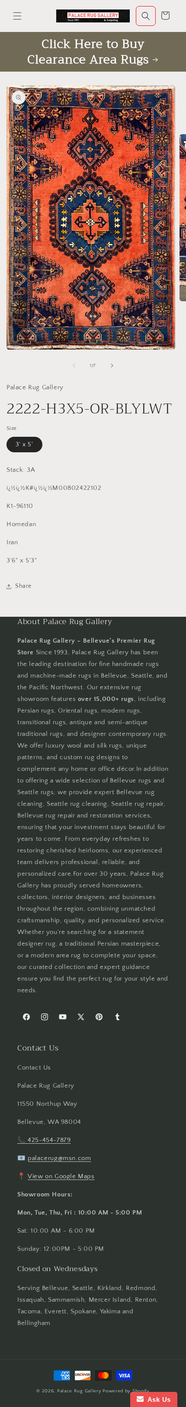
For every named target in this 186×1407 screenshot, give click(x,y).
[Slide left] (73, 365)
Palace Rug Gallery (79, 1391)
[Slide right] (112, 365)
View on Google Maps (61, 1176)
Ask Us (157, 1399)
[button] (17, 15)
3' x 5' (24, 444)
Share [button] (23, 586)
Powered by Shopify (126, 1391)
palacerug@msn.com (59, 1158)
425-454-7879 (49, 1140)
